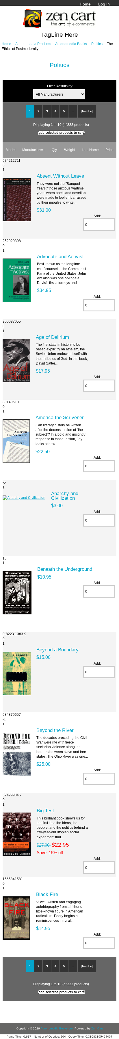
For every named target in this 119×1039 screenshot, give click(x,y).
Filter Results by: (60, 86)
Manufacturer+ (33, 150)
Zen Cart (97, 1028)
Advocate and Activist (60, 256)
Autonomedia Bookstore (56, 1028)
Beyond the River (55, 730)
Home (85, 4)
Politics (97, 44)
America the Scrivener (60, 417)
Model (11, 150)
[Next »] (87, 111)
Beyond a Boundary (57, 650)
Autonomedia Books (71, 44)
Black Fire (47, 894)
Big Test (45, 810)
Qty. (54, 150)
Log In (104, 4)
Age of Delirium (52, 337)
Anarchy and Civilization (64, 495)
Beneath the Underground (64, 569)
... (73, 111)
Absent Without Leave (60, 176)
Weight (69, 150)
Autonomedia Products (33, 44)
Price (109, 150)
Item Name (90, 150)
